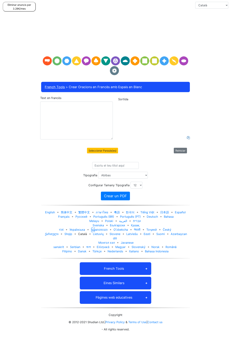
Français (63, 216)
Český (167, 229)
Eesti (147, 234)
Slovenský (138, 247)
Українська (77, 229)
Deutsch (152, 216)
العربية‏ (123, 221)
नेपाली (137, 229)
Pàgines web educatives (114, 297)
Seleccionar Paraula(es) (102, 150)
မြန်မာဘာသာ (99, 229)
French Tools (55, 87)
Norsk (155, 247)
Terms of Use (137, 322)
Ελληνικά (103, 247)
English (50, 212)
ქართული (51, 234)
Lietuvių (98, 234)
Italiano (134, 251)
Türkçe (97, 251)
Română (170, 247)
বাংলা (88, 247)
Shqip (68, 234)
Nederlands (115, 251)
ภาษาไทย (102, 212)
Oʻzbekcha (121, 229)
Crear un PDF (115, 196)
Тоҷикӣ (151, 229)
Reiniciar (180, 150)
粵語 (117, 212)
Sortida (123, 99)
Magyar (120, 247)
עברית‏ (137, 221)
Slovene (115, 234)
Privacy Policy (115, 322)
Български (117, 225)
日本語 (164, 212)
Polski (109, 221)
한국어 (130, 212)
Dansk (82, 251)
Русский (81, 216)
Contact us (154, 322)
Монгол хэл (106, 242)
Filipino (67, 251)
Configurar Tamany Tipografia (109, 185)
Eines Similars (114, 283)
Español (180, 212)
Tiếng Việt (147, 212)
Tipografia (90, 175)
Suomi (160, 234)
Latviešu (132, 234)
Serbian (75, 247)
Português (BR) (103, 216)
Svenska (98, 225)
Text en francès (50, 98)
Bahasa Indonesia (157, 251)
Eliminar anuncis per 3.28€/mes (19, 6)
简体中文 (66, 212)
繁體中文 (84, 212)
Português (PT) (130, 216)
